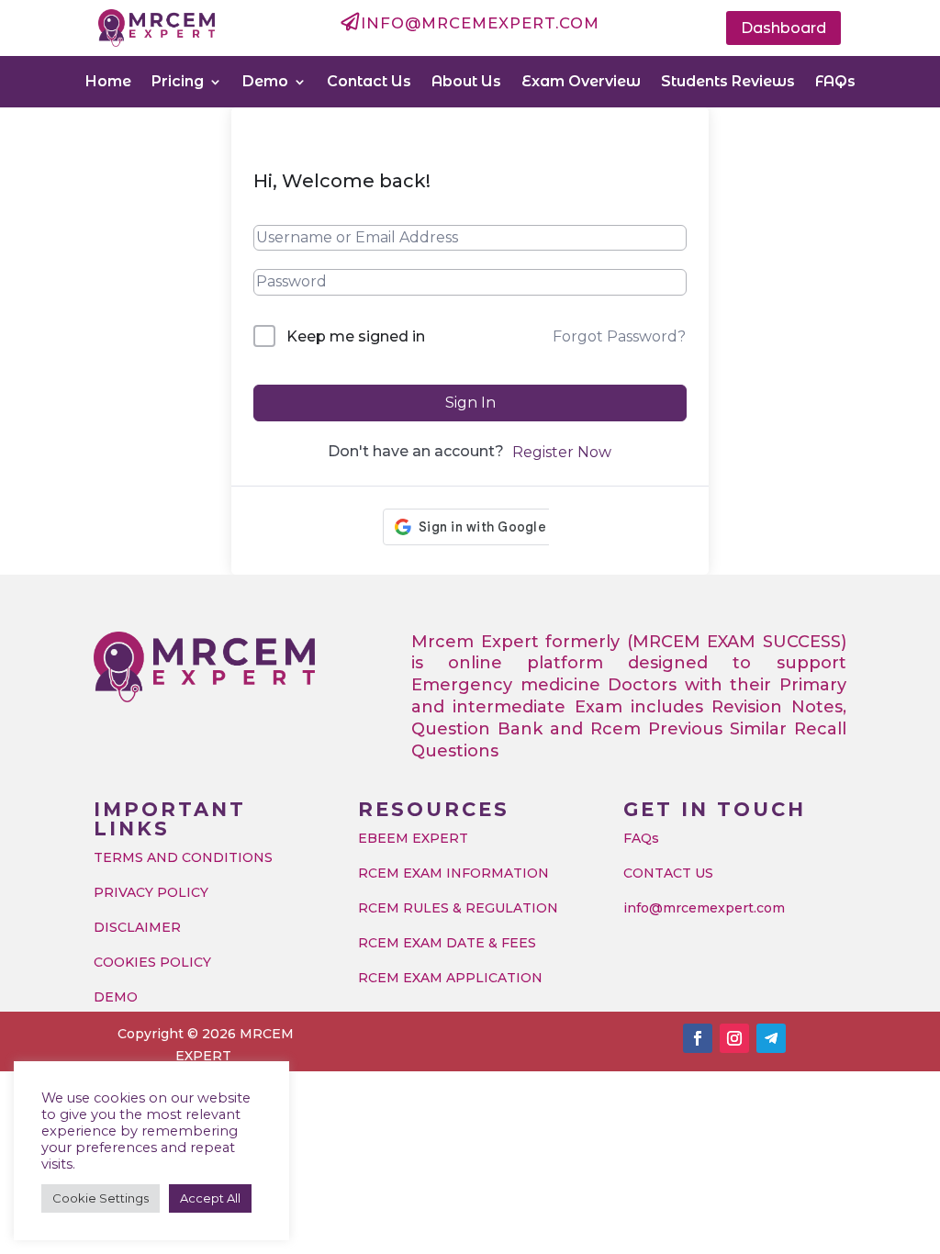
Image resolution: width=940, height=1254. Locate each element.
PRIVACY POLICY (151, 892)
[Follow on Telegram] (771, 1038)
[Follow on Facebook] (697, 1038)
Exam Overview (581, 81)
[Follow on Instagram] (734, 1038)
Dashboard (783, 28)
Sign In (470, 402)
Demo (265, 81)
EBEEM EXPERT (413, 838)
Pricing (177, 81)
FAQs (835, 81)
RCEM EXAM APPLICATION (450, 977)
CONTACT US (668, 873)
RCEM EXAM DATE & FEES (447, 943)
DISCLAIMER (137, 927)
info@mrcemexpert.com (704, 908)
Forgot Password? (619, 336)
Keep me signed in (355, 336)
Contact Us (369, 81)
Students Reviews (728, 81)
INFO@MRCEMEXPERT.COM (480, 23)
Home (108, 81)
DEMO (116, 997)
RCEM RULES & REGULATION (458, 908)
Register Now (561, 452)
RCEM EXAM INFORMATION (453, 873)
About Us (466, 81)
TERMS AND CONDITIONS (183, 857)
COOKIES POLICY (152, 962)
